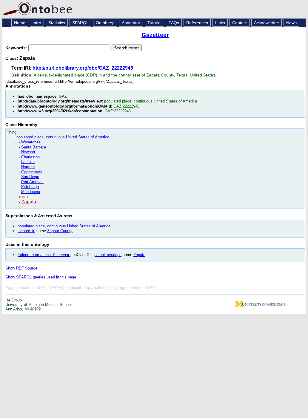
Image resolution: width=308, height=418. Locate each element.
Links (220, 22)
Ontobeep (105, 22)
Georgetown (31, 172)
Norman (28, 167)
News (291, 22)
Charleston (30, 157)
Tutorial (154, 22)
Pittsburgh (30, 186)
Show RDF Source (21, 268)
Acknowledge (266, 22)
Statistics (56, 22)
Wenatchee (31, 142)
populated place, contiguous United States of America (62, 137)
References (197, 22)
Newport (28, 152)
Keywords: (16, 47)
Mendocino (30, 191)
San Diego (30, 176)
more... (26, 196)
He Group (13, 300)
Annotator (131, 22)
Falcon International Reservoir (44, 254)
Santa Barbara (33, 147)
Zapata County (60, 231)
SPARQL (80, 22)
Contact (239, 22)
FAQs (174, 22)
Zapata (28, 201)
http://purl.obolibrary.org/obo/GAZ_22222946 (83, 68)
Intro (37, 22)
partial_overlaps (107, 254)
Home (19, 22)
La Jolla (28, 162)
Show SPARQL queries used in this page (40, 277)
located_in (26, 231)
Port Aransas (32, 182)
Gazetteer (155, 35)
